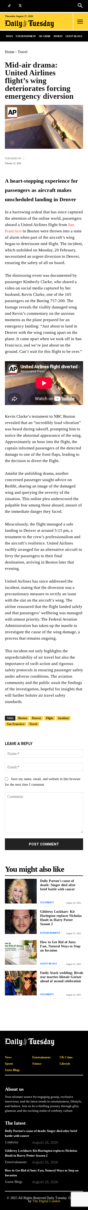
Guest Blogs (48, 963)
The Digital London (46, 1201)
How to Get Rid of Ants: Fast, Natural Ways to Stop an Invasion (60, 946)
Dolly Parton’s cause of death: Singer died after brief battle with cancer (58, 885)
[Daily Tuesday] (30, 24)
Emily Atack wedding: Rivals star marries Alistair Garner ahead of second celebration (61, 977)
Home (9, 52)
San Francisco (15, 724)
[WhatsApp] (66, 160)
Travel (22, 52)
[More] (78, 160)
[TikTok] (9, 6)
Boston (22, 718)
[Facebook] (44, 160)
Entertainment (50, 933)
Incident (63, 718)
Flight (49, 718)
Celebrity (47, 902)
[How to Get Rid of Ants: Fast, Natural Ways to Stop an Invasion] (21, 952)
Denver (36, 718)
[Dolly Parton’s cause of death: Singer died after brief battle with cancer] (21, 891)
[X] (20, 6)
